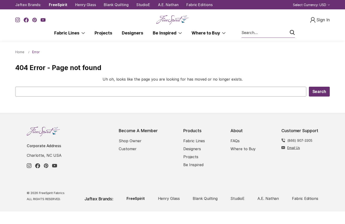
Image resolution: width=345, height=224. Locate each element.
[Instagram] (17, 20)
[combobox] (268, 33)
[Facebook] (26, 20)
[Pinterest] (34, 20)
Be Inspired (165, 32)
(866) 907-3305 (299, 140)
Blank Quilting (116, 4)
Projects (103, 32)
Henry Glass (85, 4)
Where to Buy (207, 32)
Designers (132, 32)
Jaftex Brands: (28, 4)
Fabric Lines (67, 32)
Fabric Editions (199, 4)
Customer (128, 148)
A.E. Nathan (168, 4)
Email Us (293, 148)
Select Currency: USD (310, 5)
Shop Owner (130, 140)
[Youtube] (43, 20)
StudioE (143, 4)
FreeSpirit (58, 4)
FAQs (235, 140)
